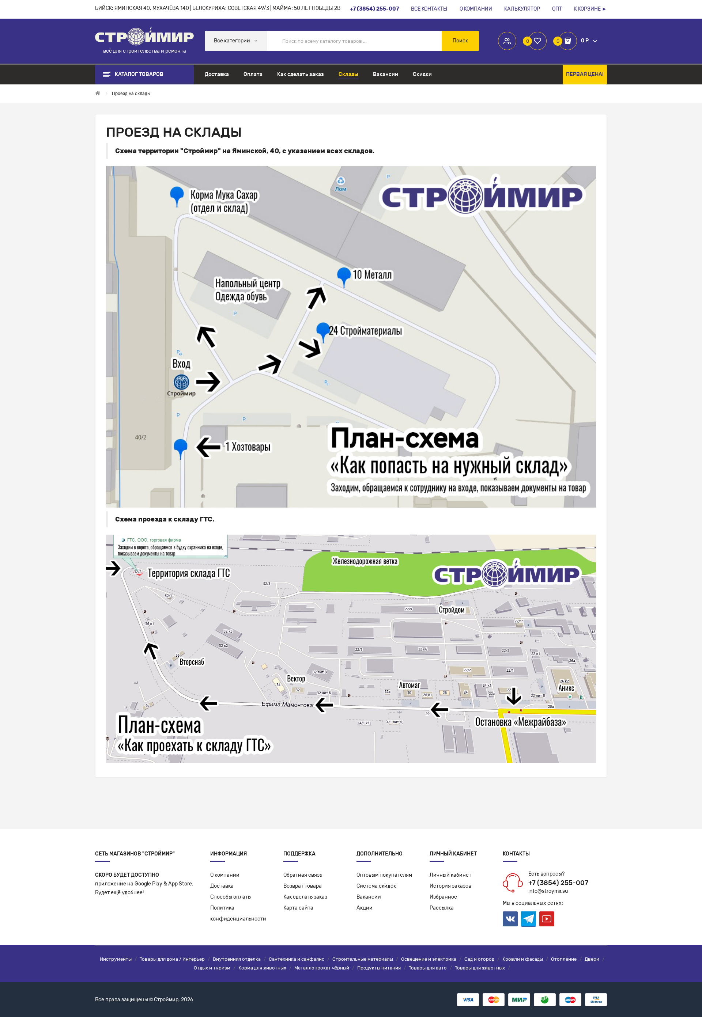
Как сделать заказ (305, 897)
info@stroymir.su (548, 891)
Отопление (564, 959)
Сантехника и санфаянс (296, 959)
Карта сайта (298, 908)
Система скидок (376, 886)
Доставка (222, 886)
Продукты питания (379, 968)
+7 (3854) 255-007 (558, 883)
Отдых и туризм (212, 968)
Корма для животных (262, 968)
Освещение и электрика (428, 959)
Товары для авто (428, 968)
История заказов (450, 886)
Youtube (546, 918)
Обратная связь (302, 875)
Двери (592, 959)
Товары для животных (480, 968)
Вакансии (368, 897)
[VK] (510, 918)
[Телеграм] (528, 919)
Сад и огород (479, 959)
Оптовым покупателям (384, 875)
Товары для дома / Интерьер (172, 959)
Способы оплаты (231, 897)
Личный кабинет (450, 875)
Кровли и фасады (522, 959)
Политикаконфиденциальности (238, 913)
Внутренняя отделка (237, 959)
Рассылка (442, 908)
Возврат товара (302, 886)
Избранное (443, 897)
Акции (364, 908)
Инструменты (116, 959)
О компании (224, 875)
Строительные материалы (362, 959)
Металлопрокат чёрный (321, 968)
